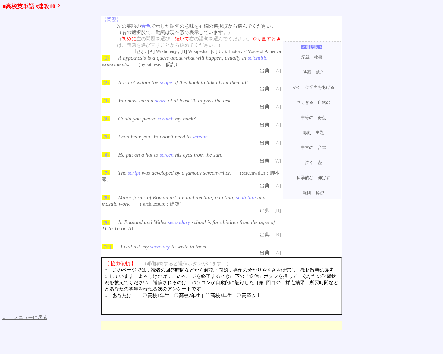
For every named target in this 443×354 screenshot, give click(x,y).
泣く (309, 162)
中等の (307, 117)
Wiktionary (166, 51)
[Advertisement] (312, 217)
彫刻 (307, 132)
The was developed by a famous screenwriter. (174, 173)
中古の (307, 147)
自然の (324, 102)
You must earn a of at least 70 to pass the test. (175, 101)
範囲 (307, 193)
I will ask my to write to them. (164, 247)
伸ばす (324, 177)
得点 (322, 117)
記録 (305, 57)
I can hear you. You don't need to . (163, 137)
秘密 (320, 193)
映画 (307, 72)
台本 (322, 147)
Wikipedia (197, 51)
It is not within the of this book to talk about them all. (183, 82)
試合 (320, 72)
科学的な (305, 177)
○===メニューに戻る (24, 317)
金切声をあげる (320, 87)
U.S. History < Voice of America (249, 51)
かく (296, 87)
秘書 (318, 57)
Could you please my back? (157, 119)
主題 (320, 132)
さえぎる (305, 102)
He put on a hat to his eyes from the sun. (170, 155)
